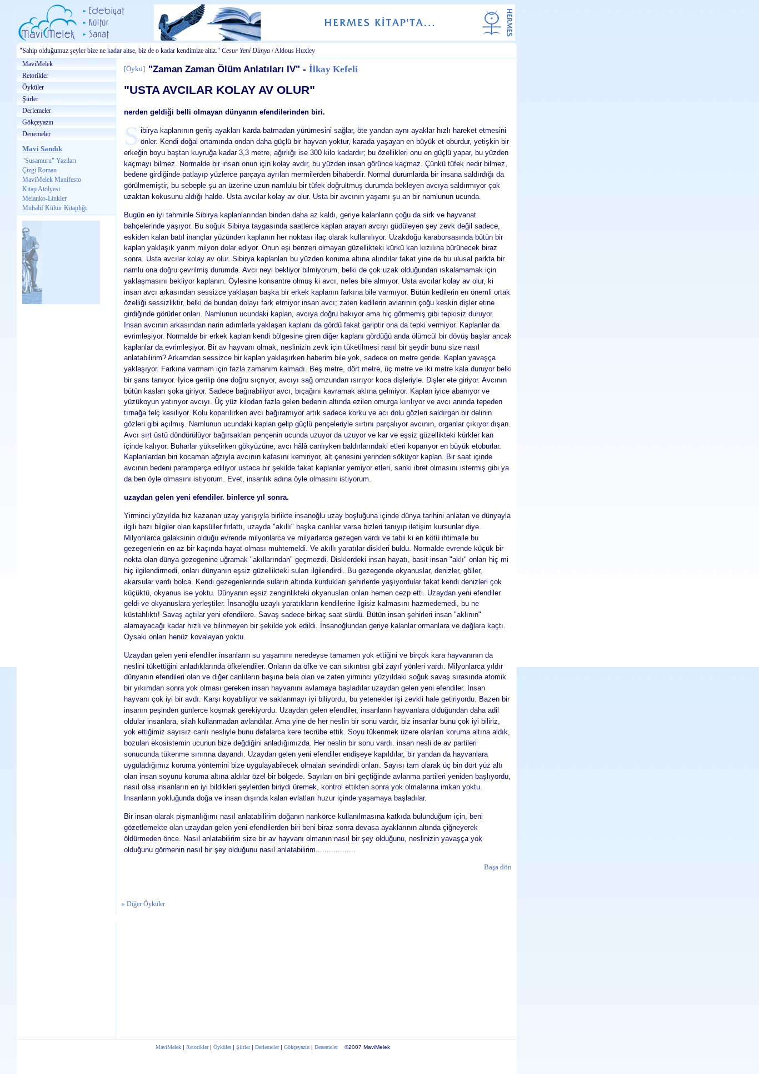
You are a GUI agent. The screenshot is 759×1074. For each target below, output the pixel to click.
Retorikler (35, 75)
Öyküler (33, 87)
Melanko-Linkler (44, 198)
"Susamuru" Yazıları (49, 161)
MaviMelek (37, 64)
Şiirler (30, 99)
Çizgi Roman (39, 170)
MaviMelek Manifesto (51, 179)
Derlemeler (36, 111)
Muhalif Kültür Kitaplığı (54, 208)
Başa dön (498, 867)
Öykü (134, 68)
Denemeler (36, 134)
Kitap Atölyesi (41, 189)
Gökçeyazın (37, 122)
